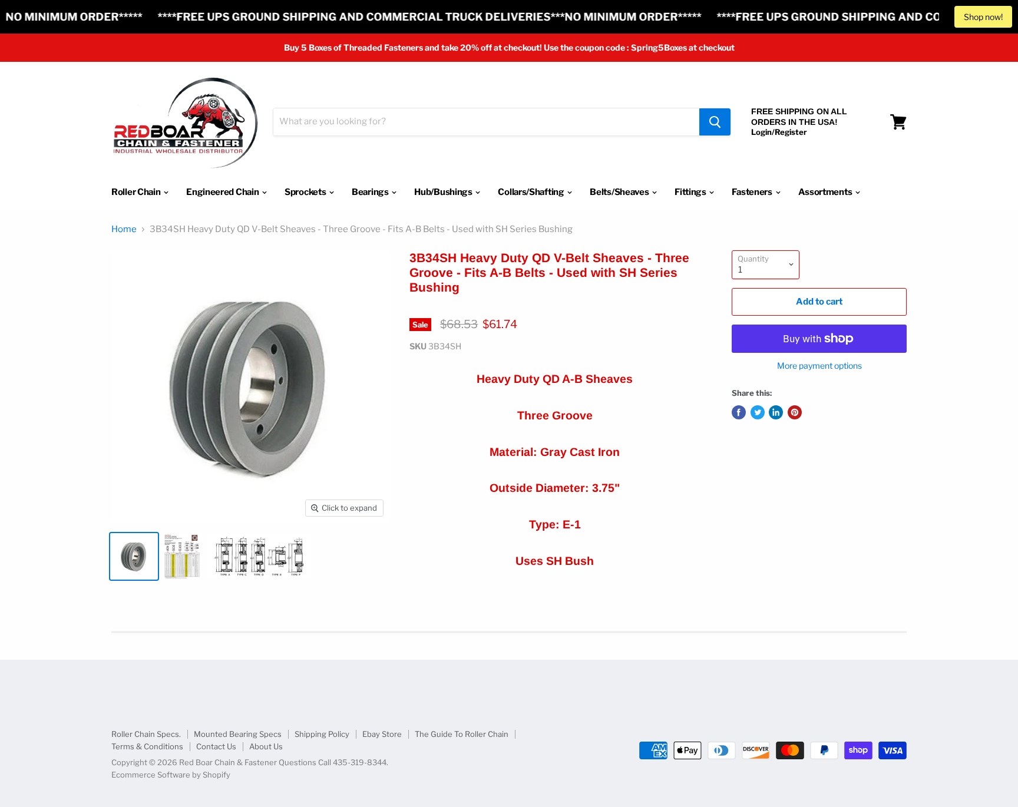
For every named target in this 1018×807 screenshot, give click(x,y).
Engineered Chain (223, 192)
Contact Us (216, 746)
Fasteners (753, 192)
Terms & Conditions (147, 746)
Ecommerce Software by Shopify (170, 774)
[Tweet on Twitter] (758, 412)
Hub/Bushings (444, 192)
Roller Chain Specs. (146, 734)
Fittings (691, 192)
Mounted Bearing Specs (238, 734)
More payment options (819, 366)
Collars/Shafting (532, 192)
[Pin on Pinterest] (795, 412)
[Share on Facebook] (739, 412)
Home (124, 229)
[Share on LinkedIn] (776, 412)
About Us (266, 746)
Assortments (826, 192)
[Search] (715, 121)
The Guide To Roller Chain (461, 734)
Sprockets (306, 192)
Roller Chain (136, 192)
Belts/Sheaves (620, 192)
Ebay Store (382, 734)
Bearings (371, 192)
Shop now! (983, 17)
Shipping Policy (322, 734)
